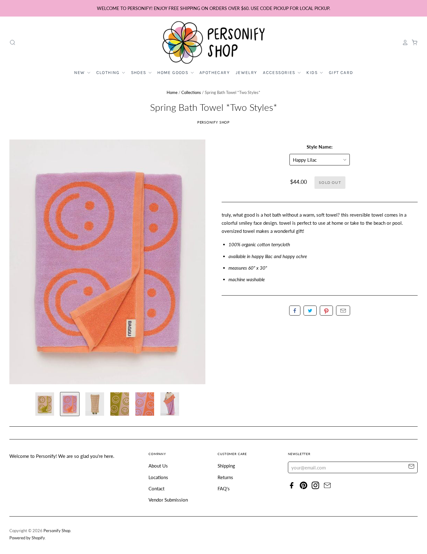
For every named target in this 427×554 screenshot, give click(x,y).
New (80, 72)
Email (343, 311)
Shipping (226, 465)
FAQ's (224, 488)
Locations (158, 477)
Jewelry (246, 72)
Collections (191, 92)
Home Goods (173, 72)
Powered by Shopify (27, 537)
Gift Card (341, 72)
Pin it (326, 311)
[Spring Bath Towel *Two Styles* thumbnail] (44, 404)
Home (172, 92)
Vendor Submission (168, 500)
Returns (225, 477)
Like (294, 311)
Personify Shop (213, 122)
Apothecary (214, 72)
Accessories (280, 72)
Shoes (139, 72)
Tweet (310, 311)
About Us (158, 465)
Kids (312, 72)
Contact (156, 488)
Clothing (108, 72)
